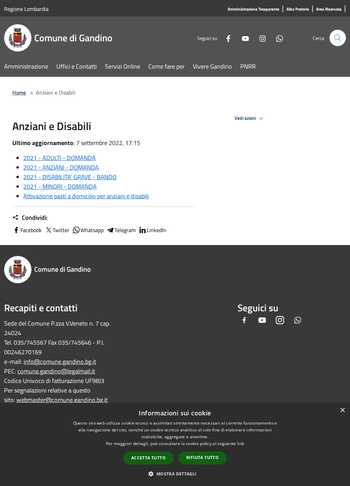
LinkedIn (156, 230)
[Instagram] (260, 37)
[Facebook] (225, 37)
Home (19, 92)
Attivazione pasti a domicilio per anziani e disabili (86, 196)
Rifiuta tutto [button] (202, 457)
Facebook (31, 230)
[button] (174, 474)
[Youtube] (243, 37)
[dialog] (175, 444)
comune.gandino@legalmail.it (56, 371)
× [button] (342, 410)
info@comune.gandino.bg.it (60, 361)
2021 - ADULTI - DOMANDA (59, 157)
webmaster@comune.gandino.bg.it (62, 399)
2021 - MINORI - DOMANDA (60, 186)
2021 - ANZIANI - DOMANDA (61, 167)
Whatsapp (92, 230)
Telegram (125, 230)
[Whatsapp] (277, 37)
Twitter (61, 230)
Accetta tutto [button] (148, 458)
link (240, 443)
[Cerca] (337, 38)
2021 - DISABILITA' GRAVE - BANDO (70, 177)
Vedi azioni (245, 118)
